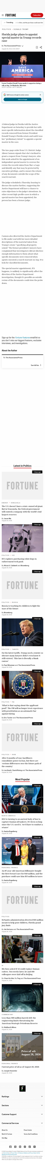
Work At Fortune (7, 1134)
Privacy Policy (14, 1153)
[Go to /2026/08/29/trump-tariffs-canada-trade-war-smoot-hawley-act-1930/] (22, 632)
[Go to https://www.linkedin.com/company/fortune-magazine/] (20, 1146)
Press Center (28, 1130)
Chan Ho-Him (9, 978)
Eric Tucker (8, 718)
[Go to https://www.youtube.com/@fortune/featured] (34, 1146)
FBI (13, 702)
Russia (15, 602)
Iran (14, 754)
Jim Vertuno (8, 929)
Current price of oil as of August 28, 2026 (20, 1067)
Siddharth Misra (10, 1027)
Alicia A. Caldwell (10, 565)
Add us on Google (22, 99)
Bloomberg (25, 565)
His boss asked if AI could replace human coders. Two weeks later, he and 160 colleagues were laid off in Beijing (20, 972)
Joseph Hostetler (10, 1071)
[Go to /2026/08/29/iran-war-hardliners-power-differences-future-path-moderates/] (22, 737)
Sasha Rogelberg (10, 831)
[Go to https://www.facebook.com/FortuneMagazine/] (10, 1146)
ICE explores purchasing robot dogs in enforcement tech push (19, 560)
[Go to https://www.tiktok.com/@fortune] (29, 1146)
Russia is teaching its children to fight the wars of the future (21, 607)
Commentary (7, 1014)
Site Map (4, 1138)
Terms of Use (6, 1153)
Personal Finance (10, 867)
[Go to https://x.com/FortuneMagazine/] (15, 1146)
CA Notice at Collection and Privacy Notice (27, 1153)
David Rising (17, 770)
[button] (12, 46)
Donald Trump (21, 29)
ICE (13, 555)
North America (9, 815)
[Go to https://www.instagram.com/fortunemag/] (24, 1146)
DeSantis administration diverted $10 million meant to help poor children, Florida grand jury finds (22, 923)
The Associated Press (26, 665)
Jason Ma (7, 518)
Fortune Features (22, 337)
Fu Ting (17, 978)
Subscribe (37, 15)
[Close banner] (40, 95)
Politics (6, 29)
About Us (5, 1130)
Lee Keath (8, 770)
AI (2, 965)
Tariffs (15, 649)
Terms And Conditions (31, 1134)
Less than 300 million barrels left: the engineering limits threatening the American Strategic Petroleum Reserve (20, 1020)
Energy (5, 503)
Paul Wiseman (9, 665)
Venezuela (15, 503)
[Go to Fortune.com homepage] (11, 15)
